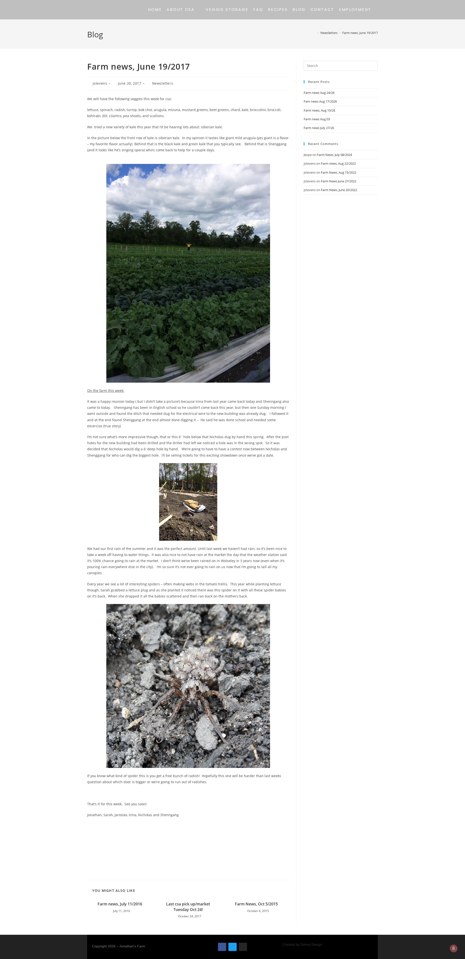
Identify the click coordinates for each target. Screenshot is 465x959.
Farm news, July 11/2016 (120, 904)
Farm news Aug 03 (317, 119)
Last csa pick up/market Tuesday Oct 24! (188, 906)
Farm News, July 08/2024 (334, 155)
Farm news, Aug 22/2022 (338, 163)
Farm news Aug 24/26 (319, 92)
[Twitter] (232, 947)
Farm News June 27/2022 (338, 181)
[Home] (314, 33)
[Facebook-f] (222, 947)
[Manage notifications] (453, 948)
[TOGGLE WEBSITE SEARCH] (377, 9)
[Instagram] (243, 947)
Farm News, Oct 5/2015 (256, 904)
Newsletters (162, 83)
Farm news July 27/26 (319, 128)
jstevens (100, 83)
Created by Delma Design (302, 944)
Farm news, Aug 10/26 (319, 110)
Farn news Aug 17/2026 (320, 101)
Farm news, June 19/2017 (360, 33)
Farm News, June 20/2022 (339, 190)
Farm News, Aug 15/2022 (338, 172)
